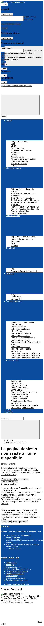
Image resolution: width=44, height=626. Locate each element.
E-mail (27, 50)
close (4, 116)
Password (28, 19)
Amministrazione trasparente (17, 580)
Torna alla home (8, 464)
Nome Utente (30, 17)
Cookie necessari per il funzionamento (18, 510)
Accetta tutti (9, 482)
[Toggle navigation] (20, 105)
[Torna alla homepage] (16, 86)
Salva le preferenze (20, 522)
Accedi (4, 4)
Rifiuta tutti (21, 479)
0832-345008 (14, 538)
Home (8, 440)
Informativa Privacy (13, 567)
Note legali (10, 565)
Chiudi (4, 69)
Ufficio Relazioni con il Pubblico (18, 569)
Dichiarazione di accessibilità (17, 571)
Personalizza (6, 479)
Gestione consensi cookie (15, 578)
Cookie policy (11, 562)
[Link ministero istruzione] (13, 2)
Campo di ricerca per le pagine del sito (17, 416)
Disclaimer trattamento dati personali (17, 603)
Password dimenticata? (11, 24)
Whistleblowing (12, 576)
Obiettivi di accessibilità (15, 573)
